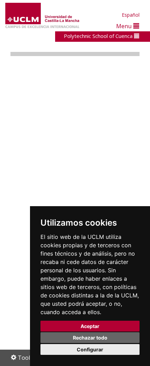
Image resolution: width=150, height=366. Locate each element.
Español (131, 14)
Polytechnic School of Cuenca (99, 35)
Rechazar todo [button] (90, 338)
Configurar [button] (90, 349)
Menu (124, 26)
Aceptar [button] (90, 326)
